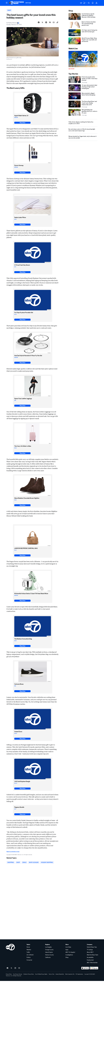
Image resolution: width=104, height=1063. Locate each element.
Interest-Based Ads (60, 974)
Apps (66, 949)
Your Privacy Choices (17, 974)
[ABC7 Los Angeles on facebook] (7, 968)
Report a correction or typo (12, 851)
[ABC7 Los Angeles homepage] (16, 3)
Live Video (68, 947)
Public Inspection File (69, 974)
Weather (29, 949)
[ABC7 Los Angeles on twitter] (11, 968)
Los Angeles (48, 947)
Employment (90, 960)
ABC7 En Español (70, 952)
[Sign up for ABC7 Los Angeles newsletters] (19, 968)
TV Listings (90, 949)
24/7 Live (28, 3)
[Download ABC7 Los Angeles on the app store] (85, 968)
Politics (28, 957)
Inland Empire (49, 952)
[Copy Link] (57, 22)
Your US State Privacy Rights (41, 974)
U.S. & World (30, 954)
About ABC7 (90, 952)
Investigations (69, 954)
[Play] (83, 59)
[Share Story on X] (42, 22)
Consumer (29, 960)
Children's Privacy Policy (28, 974)
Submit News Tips (92, 947)
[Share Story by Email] (53, 22)
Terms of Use (51, 974)
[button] (6, 2)
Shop (66, 957)
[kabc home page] (10, 947)
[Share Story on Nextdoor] (50, 22)
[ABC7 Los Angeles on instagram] (15, 968)
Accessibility (90, 957)
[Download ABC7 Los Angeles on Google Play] (94, 968)
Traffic (28, 952)
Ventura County (49, 954)
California (47, 957)
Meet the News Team (92, 954)
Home (28, 947)
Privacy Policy (9, 974)
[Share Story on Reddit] (46, 22)
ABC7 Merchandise (92, 962)
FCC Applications (79, 974)
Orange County (49, 949)
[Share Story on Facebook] (38, 22)
